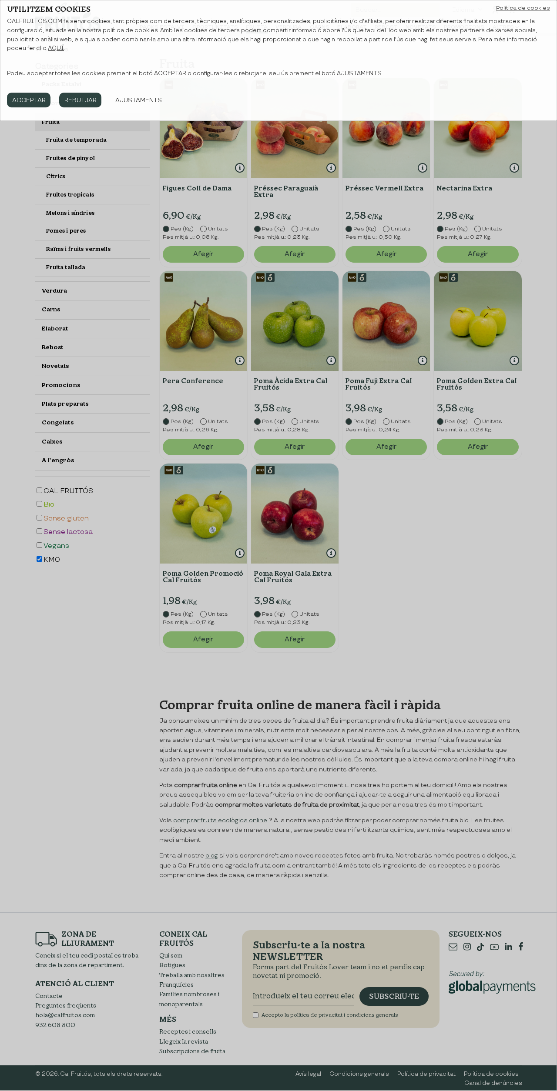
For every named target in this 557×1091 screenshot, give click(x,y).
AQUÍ (56, 48)
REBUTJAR (80, 100)
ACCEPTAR (29, 100)
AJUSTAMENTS (138, 100)
